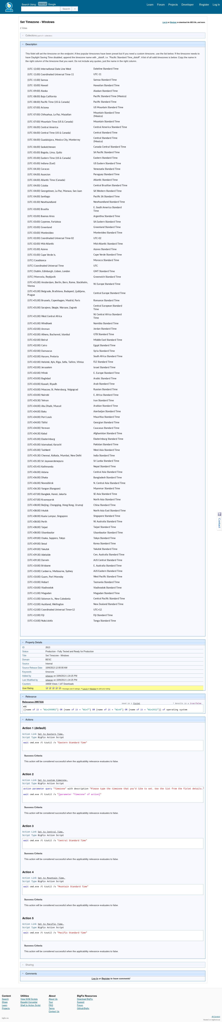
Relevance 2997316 (33, 702)
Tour (51, 1002)
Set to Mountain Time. (51, 878)
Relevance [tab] (31, 696)
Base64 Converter (28, 1002)
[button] (66, 8)
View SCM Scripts (29, 998)
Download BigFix (85, 998)
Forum (161, 4)
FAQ (51, 1005)
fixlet (136, 703)
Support (80, 1002)
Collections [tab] (39, 35)
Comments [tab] (31, 973)
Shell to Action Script (30, 1005)
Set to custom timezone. (53, 780)
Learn (150, 4)
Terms (52, 1008)
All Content (216, 1016)
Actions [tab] (29, 719)
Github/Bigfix (83, 1008)
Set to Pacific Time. (51, 924)
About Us (53, 998)
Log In (216, 4)
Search (5, 998)
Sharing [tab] (30, 964)
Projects (173, 4)
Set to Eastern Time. (51, 734)
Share (4, 1002)
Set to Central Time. (51, 832)
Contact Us (54, 1011)
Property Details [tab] (34, 642)
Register (204, 4)
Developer (188, 4)
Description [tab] (31, 44)
